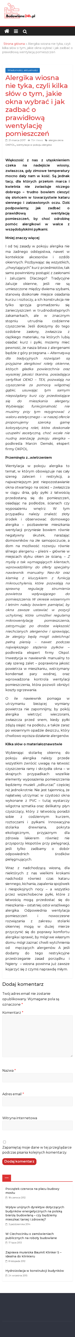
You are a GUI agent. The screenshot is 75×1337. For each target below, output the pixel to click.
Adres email (13, 1094)
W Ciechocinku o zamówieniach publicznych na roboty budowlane (31, 1236)
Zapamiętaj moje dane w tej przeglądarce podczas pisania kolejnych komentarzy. (37, 1149)
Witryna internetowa (19, 1118)
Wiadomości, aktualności (23, 70)
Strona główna (14, 44)
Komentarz (12, 1013)
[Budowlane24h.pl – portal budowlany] (6, 31)
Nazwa (9, 1071)
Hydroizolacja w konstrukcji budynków (34, 1271)
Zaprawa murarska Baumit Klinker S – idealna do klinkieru (33, 1254)
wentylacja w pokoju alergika (34, 144)
